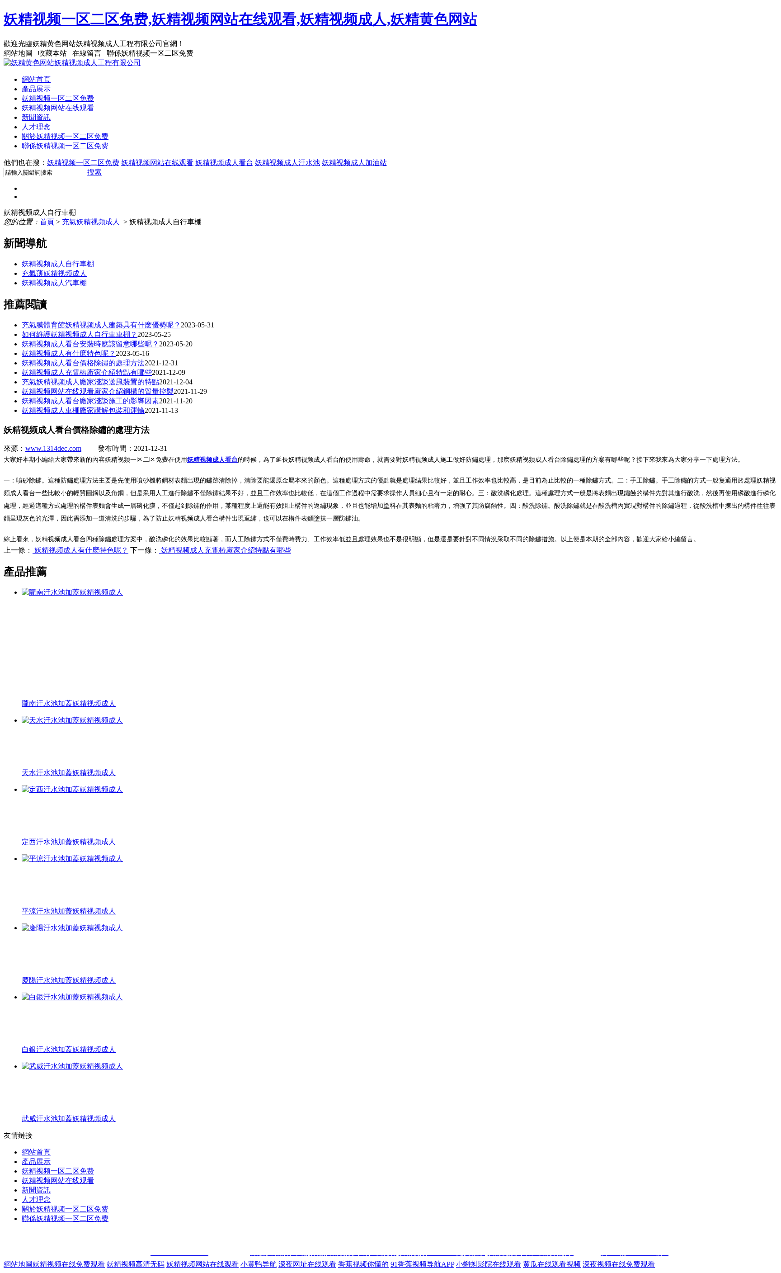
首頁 (47, 222)
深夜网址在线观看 (307, 1264)
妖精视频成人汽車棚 (54, 283)
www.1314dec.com (53, 448)
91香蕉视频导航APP (422, 1264)
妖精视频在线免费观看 (69, 1264)
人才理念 (36, 127)
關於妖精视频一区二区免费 (65, 136)
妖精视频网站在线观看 (58, 108)
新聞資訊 (36, 117)
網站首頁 (36, 79)
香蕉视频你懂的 (363, 1264)
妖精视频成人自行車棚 (58, 264)
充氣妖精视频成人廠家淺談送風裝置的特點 (90, 382)
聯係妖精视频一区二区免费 (65, 146)
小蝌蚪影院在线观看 (488, 1264)
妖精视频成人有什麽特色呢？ (80, 550)
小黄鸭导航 (258, 1264)
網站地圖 (18, 1264)
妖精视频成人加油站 (354, 162)
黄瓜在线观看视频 (552, 1264)
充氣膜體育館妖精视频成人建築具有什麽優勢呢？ (101, 325)
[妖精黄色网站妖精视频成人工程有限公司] (72, 62)
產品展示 (36, 89)
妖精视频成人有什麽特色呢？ (69, 353)
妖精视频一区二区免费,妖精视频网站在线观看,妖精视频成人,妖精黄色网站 (240, 19)
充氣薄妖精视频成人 (54, 273)
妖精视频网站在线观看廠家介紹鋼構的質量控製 (98, 391)
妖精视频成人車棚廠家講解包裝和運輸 (83, 410)
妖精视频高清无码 (136, 1264)
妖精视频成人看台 (224, 162)
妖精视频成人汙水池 (287, 162)
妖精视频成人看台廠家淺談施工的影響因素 (90, 401)
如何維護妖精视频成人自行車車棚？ (79, 334)
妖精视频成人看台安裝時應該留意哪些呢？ (90, 344)
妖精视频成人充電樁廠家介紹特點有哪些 (87, 372)
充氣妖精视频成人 (91, 222)
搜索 (94, 172)
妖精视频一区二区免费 (58, 98)
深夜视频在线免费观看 (619, 1264)
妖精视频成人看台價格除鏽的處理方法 (83, 363)
